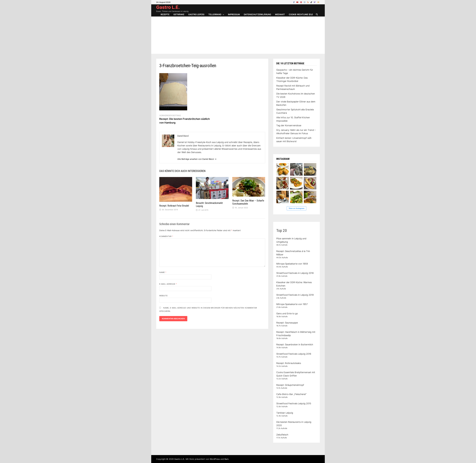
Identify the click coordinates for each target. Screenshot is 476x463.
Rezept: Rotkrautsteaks (288, 363)
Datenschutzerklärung (257, 14)
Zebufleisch (282, 434)
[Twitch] (315, 2)
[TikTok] (311, 2)
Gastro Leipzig (196, 14)
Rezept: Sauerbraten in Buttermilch (294, 344)
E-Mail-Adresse (168, 284)
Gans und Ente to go (287, 313)
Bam (226, 459)
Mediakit (280, 14)
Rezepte (165, 14)
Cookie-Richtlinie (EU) (301, 14)
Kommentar (166, 236)
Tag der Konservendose (288, 125)
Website (163, 296)
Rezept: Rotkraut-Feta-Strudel (174, 205)
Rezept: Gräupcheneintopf (290, 385)
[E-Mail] (318, 2)
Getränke (178, 14)
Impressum (234, 14)
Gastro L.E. (168, 7)
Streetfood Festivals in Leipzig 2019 (295, 295)
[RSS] (308, 2)
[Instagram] (305, 2)
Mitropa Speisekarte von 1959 (292, 263)
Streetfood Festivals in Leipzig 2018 (295, 273)
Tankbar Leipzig (284, 412)
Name (162, 272)
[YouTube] (298, 2)
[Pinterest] (301, 2)
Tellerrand (214, 14)
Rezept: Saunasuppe (287, 322)
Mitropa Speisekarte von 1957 (292, 304)
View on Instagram (296, 208)
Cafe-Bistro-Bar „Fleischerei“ (291, 394)
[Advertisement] (238, 35)
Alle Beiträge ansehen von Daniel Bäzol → (196, 159)
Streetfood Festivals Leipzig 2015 (293, 403)
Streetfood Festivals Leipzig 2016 (293, 354)
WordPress (215, 459)
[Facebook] (294, 2)
